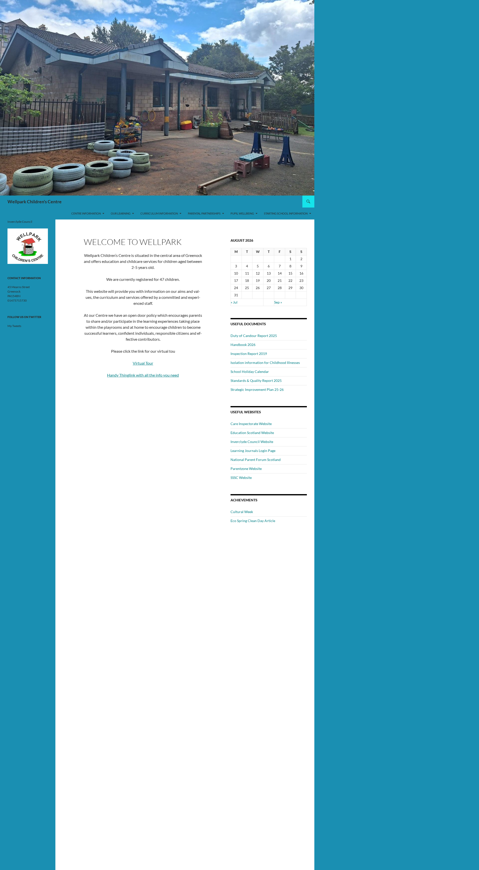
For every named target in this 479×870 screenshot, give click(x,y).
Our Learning (120, 213)
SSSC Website (241, 477)
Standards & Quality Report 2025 (256, 380)
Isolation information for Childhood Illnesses (265, 362)
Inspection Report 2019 (249, 353)
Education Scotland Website (252, 433)
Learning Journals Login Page (253, 450)
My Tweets (14, 326)
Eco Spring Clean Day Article (253, 521)
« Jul (234, 302)
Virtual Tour (143, 363)
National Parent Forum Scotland (256, 459)
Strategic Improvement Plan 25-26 (257, 389)
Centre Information (86, 213)
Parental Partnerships (204, 213)
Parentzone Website (246, 468)
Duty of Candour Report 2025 (254, 335)
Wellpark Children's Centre (34, 201)
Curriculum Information (159, 213)
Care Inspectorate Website (251, 424)
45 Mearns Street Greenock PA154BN (18, 291)
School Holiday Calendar (250, 371)
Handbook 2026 (243, 344)
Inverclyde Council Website (252, 441)
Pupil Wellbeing (242, 213)
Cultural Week (242, 512)
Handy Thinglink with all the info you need (143, 375)
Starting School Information (286, 213)
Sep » (278, 302)
